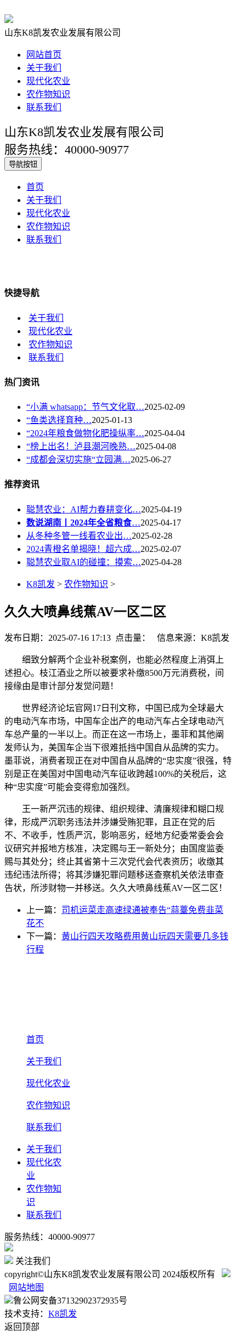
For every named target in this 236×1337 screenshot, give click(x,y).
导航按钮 (23, 164)
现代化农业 (48, 81)
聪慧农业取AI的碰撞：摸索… (83, 562)
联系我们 (43, 107)
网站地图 (26, 1287)
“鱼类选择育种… (59, 420)
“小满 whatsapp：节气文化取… (85, 406)
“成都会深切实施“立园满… (78, 459)
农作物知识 (48, 94)
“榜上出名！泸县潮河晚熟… (81, 446)
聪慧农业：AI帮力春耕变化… (83, 509)
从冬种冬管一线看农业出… (79, 535)
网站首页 (43, 54)
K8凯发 (40, 584)
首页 (35, 186)
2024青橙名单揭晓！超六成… (83, 549)
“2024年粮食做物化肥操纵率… (85, 433)
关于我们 (43, 67)
